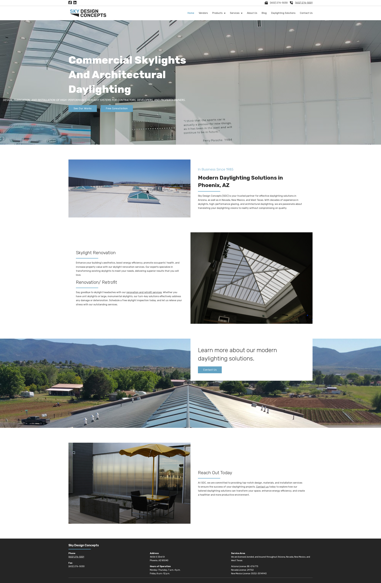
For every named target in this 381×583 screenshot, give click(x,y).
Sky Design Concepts (83, 545)
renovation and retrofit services (144, 292)
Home (191, 13)
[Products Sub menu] (224, 13)
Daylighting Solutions (283, 13)
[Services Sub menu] (241, 13)
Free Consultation (117, 108)
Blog (264, 13)
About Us (252, 13)
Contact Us (306, 13)
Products (217, 13)
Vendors (203, 13)
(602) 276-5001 (304, 2)
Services (234, 13)
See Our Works (83, 108)
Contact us (262, 486)
